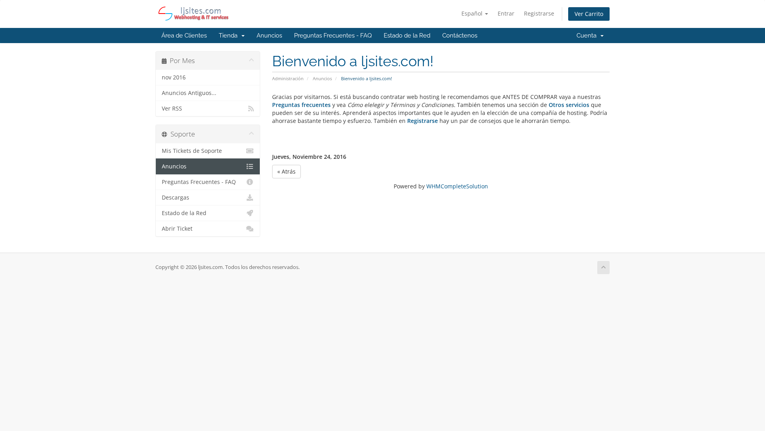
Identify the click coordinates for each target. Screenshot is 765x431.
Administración (288, 78)
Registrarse (539, 13)
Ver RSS (172, 108)
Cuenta (588, 35)
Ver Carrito (589, 14)
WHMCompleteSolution (457, 186)
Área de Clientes (184, 35)
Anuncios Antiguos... (189, 93)
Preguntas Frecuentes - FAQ (333, 35)
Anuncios (269, 35)
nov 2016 (174, 77)
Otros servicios (569, 105)
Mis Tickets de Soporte (192, 150)
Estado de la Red (407, 35)
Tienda (230, 35)
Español (472, 13)
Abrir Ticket (177, 228)
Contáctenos (459, 35)
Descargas (175, 197)
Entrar (506, 13)
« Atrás (286, 171)
